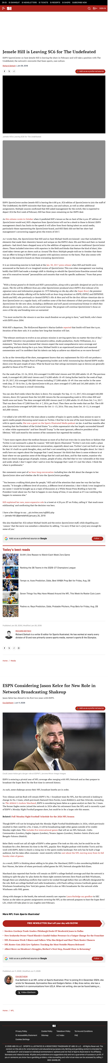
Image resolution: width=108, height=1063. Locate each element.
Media (13, 661)
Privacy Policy (21, 1031)
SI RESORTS (55, 3)
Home (5, 661)
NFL (12, 1011)
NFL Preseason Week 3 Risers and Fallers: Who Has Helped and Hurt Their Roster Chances (49, 940)
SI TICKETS (43, 3)
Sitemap (44, 1036)
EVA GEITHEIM (22, 977)
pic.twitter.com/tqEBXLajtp (41, 512)
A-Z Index (60, 1036)
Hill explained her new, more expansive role (23, 502)
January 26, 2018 (37, 515)
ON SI (4, 3)
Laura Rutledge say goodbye (80, 896)
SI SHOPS (66, 3)
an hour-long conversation (41, 472)
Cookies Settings (23, 1040)
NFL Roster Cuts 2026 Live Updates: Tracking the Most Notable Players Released (44, 944)
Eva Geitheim (8, 703)
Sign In (102, 8)
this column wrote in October (19, 219)
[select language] (95, 8)
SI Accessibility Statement (26, 1036)
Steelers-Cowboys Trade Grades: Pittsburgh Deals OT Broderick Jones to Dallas (43, 931)
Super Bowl (83, 291)
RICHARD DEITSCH (23, 631)
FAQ (76, 1036)
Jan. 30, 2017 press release (58, 264)
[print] (19, 648)
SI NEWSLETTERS (29, 3)
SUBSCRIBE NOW (79, 3)
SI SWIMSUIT (14, 3)
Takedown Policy (63, 1031)
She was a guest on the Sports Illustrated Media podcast (49, 423)
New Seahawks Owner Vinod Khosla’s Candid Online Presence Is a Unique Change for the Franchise (54, 935)
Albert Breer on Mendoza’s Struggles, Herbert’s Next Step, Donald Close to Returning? (47, 949)
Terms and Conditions (84, 1031)
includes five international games (42, 830)
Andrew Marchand (20, 803)
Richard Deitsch (9, 66)
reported (67, 327)
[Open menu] (3, 8)
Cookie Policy (46, 1031)
